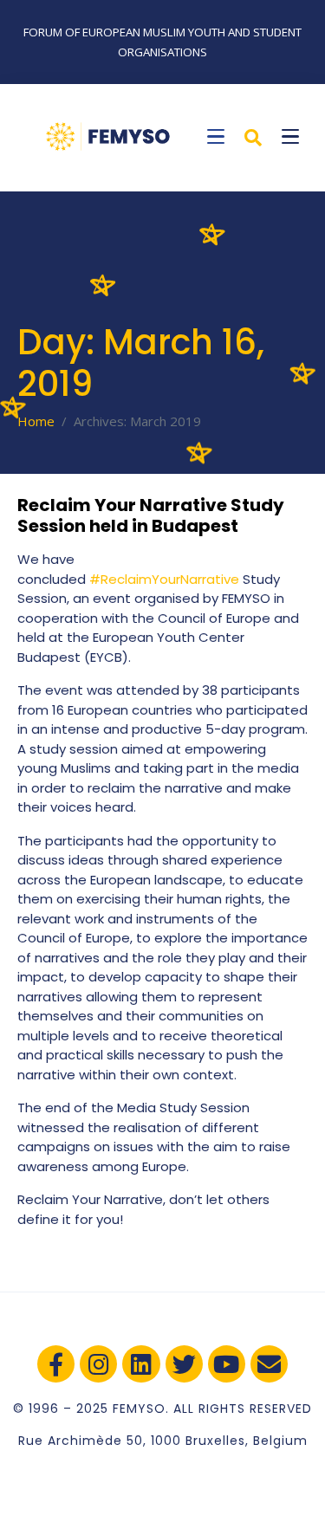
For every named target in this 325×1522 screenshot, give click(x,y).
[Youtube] (226, 1364)
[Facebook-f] (56, 1364)
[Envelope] (269, 1364)
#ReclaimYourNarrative (164, 579)
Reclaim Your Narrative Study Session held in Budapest (150, 515)
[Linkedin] (140, 1364)
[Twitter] (184, 1364)
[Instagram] (98, 1364)
